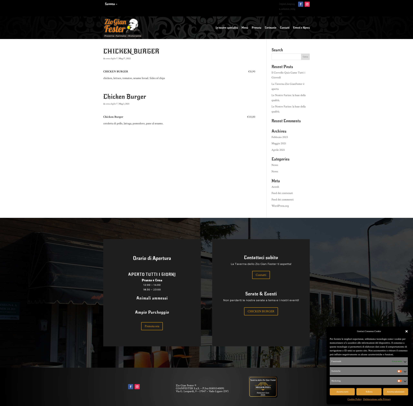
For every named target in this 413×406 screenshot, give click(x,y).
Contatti (284, 27)
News (275, 165)
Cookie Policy (355, 399)
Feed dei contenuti (282, 193)
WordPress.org (280, 206)
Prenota (256, 27)
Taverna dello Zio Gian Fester (263, 380)
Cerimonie (270, 27)
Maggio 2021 (279, 143)
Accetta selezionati (395, 391)
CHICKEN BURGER (261, 311)
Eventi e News (301, 27)
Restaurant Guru (263, 393)
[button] (406, 331)
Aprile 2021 (278, 150)
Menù (245, 27)
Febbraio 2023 (280, 137)
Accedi (275, 187)
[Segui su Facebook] (300, 4)
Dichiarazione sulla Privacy (377, 399)
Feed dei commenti (283, 199)
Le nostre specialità (227, 27)
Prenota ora (152, 326)
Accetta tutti (342, 391)
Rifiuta (369, 391)
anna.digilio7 (111, 58)
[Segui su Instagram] (307, 4)
